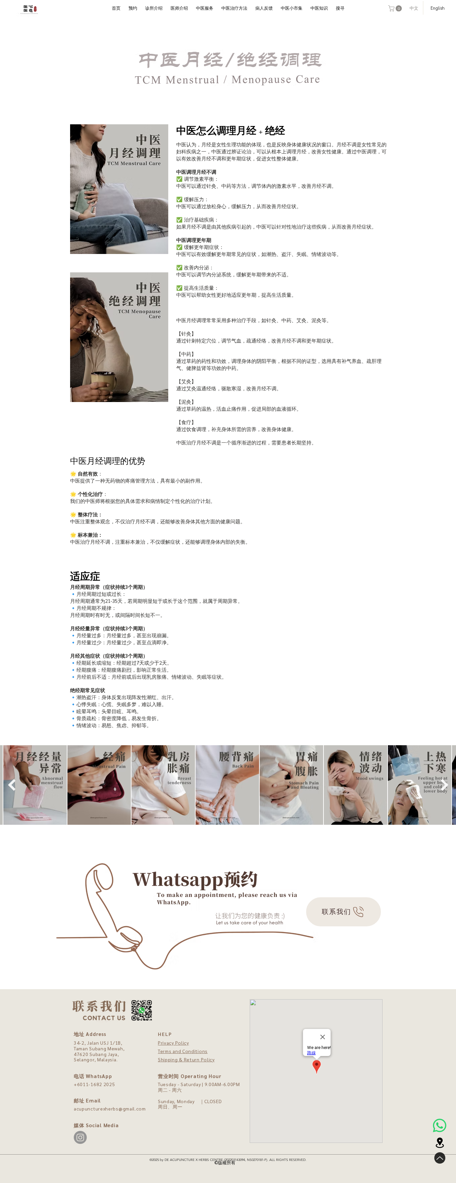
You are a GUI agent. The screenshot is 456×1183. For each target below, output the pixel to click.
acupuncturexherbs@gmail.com (110, 1108)
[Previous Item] (11, 785)
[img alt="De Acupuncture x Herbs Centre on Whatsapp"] (439, 1125)
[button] (395, 8)
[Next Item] (444, 785)
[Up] (439, 1158)
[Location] (440, 1143)
